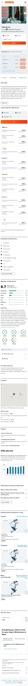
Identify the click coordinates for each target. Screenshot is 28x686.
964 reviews (17, 29)
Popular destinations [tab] (20, 638)
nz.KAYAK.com (4, 680)
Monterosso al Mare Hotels (11, 682)
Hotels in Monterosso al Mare (10, 649)
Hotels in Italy (22, 680)
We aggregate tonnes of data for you (11, 670)
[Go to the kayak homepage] (9, 2)
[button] (2, 2)
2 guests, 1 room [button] (7, 39)
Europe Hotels (15, 680)
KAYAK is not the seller (7, 667)
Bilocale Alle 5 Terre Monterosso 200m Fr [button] (11, 595)
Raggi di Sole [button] (4, 535)
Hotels (9, 680)
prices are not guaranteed (7, 663)
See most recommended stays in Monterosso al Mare (21, 577)
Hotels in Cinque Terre (17, 681)
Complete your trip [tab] (7, 638)
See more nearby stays (22, 516)
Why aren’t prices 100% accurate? (10, 673)
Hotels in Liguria (8, 681)
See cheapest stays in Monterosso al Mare (22, 546)
